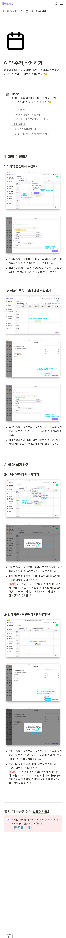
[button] (56, 4)
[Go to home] (7, 3)
